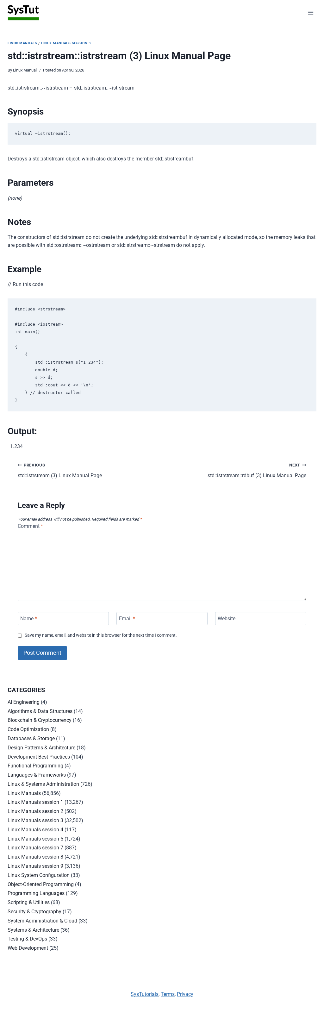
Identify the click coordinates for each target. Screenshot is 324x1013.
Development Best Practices (39, 757)
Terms (168, 994)
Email (127, 619)
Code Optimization (28, 729)
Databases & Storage (31, 738)
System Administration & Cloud (42, 921)
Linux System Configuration (39, 875)
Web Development (28, 948)
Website (226, 619)
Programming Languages (36, 893)
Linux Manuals (22, 43)
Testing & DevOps (27, 939)
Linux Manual (25, 70)
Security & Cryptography (34, 912)
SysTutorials (145, 994)
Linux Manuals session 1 (35, 802)
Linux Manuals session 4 (35, 830)
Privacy (185, 994)
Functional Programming (35, 766)
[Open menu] (310, 12)
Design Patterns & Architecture (41, 748)
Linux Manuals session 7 (35, 848)
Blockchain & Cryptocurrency (40, 720)
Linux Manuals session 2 (35, 811)
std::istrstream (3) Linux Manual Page (60, 470)
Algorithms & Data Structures (40, 711)
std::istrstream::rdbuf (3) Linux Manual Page (257, 470)
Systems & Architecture (33, 930)
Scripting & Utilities (29, 902)
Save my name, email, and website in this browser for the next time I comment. (101, 635)
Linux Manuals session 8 (35, 857)
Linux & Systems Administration (43, 784)
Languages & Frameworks (37, 775)
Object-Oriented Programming (41, 884)
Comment (30, 526)
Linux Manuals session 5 (35, 839)
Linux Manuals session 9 (35, 866)
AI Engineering (24, 702)
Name (28, 619)
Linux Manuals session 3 (66, 43)
